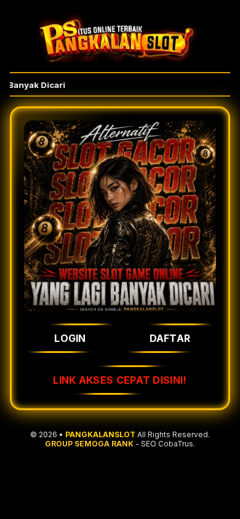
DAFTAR (170, 338)
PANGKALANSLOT (100, 434)
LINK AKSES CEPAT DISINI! (119, 380)
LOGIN (70, 338)
